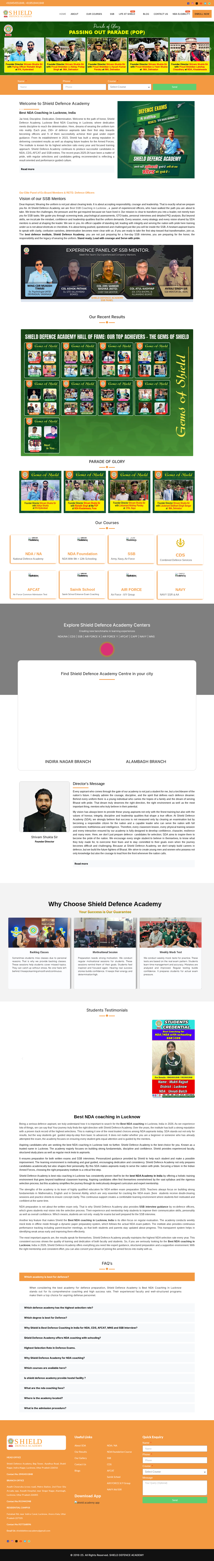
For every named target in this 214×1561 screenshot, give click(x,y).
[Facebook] (188, 3)
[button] (3, 49)
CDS (180, 555)
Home (62, 14)
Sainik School (82, 589)
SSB (112, 14)
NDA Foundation (82, 554)
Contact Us (161, 14)
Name (21, 81)
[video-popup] (107, 649)
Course (112, 81)
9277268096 (24, 1524)
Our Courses (94, 14)
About (74, 14)
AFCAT (33, 589)
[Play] (40, 1058)
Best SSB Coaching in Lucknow (88, 208)
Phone (67, 81)
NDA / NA (33, 554)
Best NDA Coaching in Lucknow (73, 122)
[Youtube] (201, 3)
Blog (146, 14)
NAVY (180, 589)
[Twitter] (197, 3)
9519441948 (24, 1501)
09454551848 (26, 1474)
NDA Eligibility (181, 14)
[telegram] (205, 3)
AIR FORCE (131, 589)
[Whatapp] (209, 3)
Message (148, 1478)
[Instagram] (192, 3)
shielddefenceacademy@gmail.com (33, 1530)
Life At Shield (127, 14)
